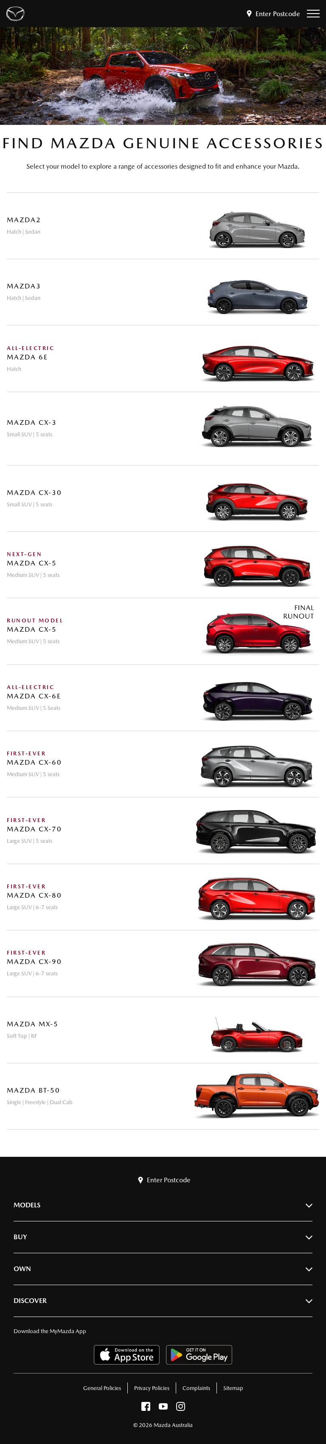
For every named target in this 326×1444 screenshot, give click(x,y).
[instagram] (180, 1408)
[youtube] (163, 1408)
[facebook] (145, 1408)
